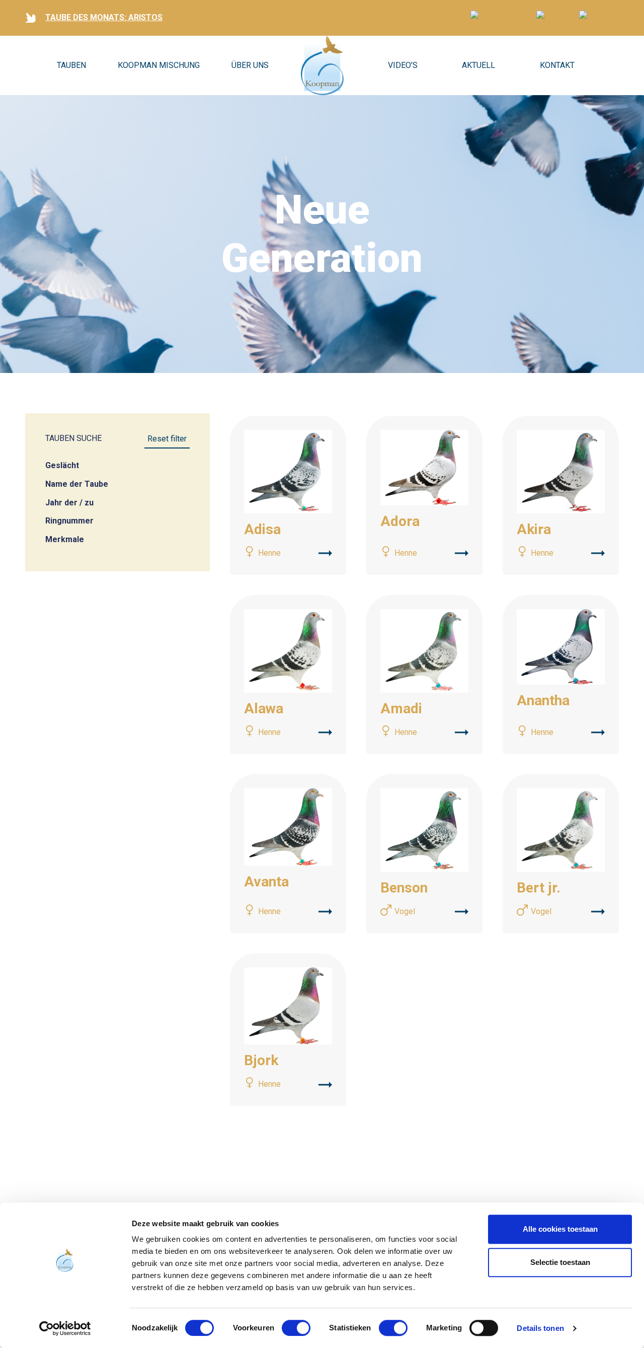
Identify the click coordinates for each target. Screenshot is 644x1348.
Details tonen (540, 1328)
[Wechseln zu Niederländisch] (500, 17)
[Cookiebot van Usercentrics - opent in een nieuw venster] (65, 1328)
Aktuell (478, 65)
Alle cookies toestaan (560, 1229)
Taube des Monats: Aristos (104, 17)
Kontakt (557, 65)
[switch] (296, 1328)
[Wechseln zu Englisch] (555, 17)
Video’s (403, 65)
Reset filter (167, 438)
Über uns (250, 65)
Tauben (71, 65)
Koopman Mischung (159, 65)
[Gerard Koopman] (322, 65)
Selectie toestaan (560, 1262)
